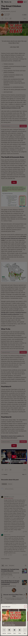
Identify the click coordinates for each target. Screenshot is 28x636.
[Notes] (19, 630)
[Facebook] (9, 630)
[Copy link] (4, 630)
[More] (25, 630)
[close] (25, 606)
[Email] (14, 630)
